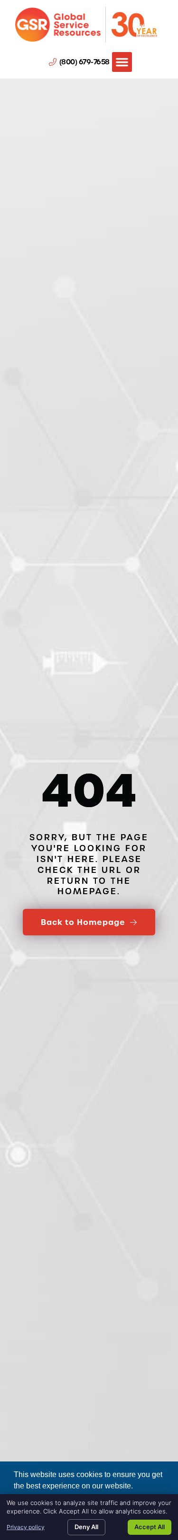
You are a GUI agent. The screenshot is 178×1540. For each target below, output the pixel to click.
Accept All (149, 1527)
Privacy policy (26, 1527)
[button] (122, 62)
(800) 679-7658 (84, 62)
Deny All (86, 1527)
